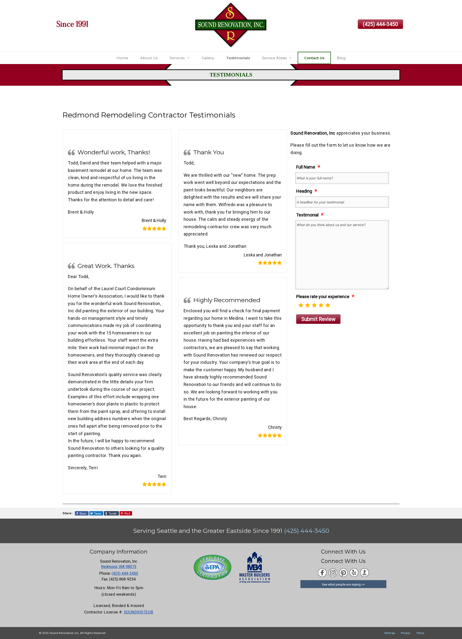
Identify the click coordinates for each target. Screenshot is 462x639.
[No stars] (296, 306)
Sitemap (389, 633)
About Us (149, 58)
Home (122, 58)
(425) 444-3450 (380, 24)
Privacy (405, 633)
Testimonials (238, 58)
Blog (341, 58)
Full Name (305, 166)
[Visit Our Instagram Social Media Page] (332, 572)
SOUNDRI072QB (138, 612)
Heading (304, 191)
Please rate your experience (322, 296)
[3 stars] (314, 305)
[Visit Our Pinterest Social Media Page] (343, 572)
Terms (420, 633)
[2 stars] (307, 305)
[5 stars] (327, 305)
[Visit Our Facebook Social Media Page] (322, 572)
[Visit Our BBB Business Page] (364, 572)
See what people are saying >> (343, 584)
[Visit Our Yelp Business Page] (354, 572)
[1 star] (300, 305)
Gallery (208, 58)
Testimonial (307, 214)
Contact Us (314, 58)
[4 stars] (321, 305)
